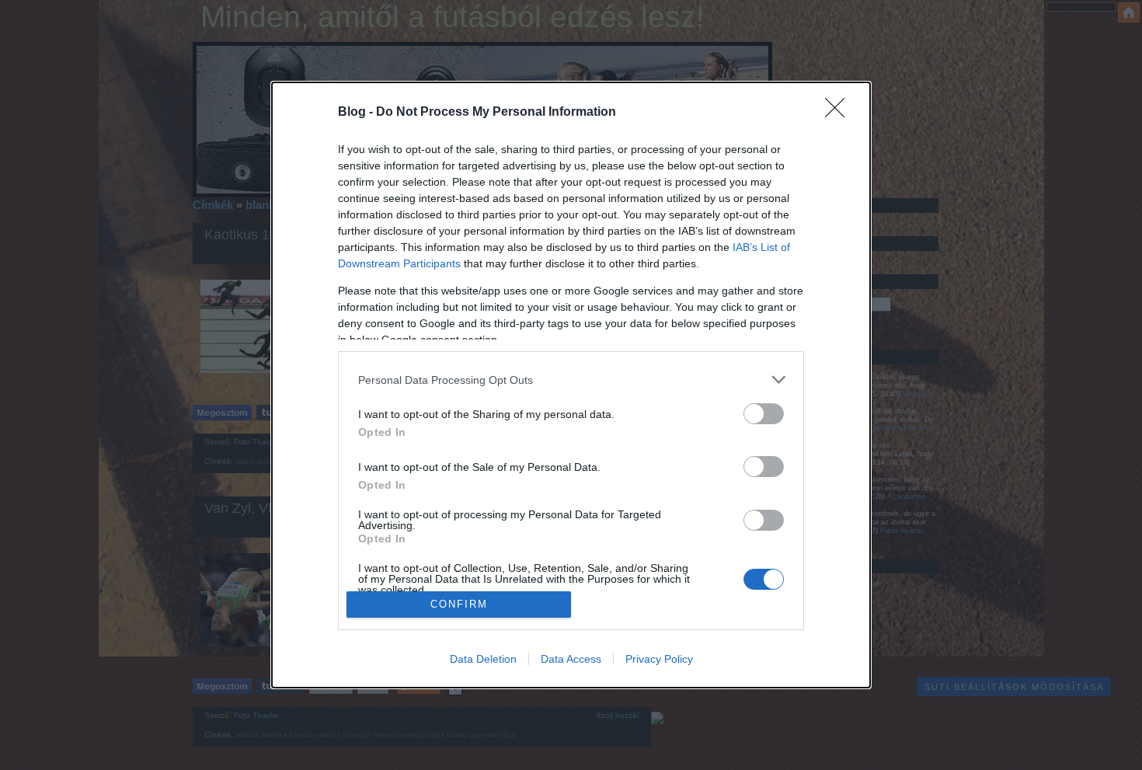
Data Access (571, 659)
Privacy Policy (659, 659)
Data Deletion (483, 659)
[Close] (840, 112)
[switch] (763, 413)
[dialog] (571, 384)
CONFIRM (459, 604)
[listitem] (571, 379)
